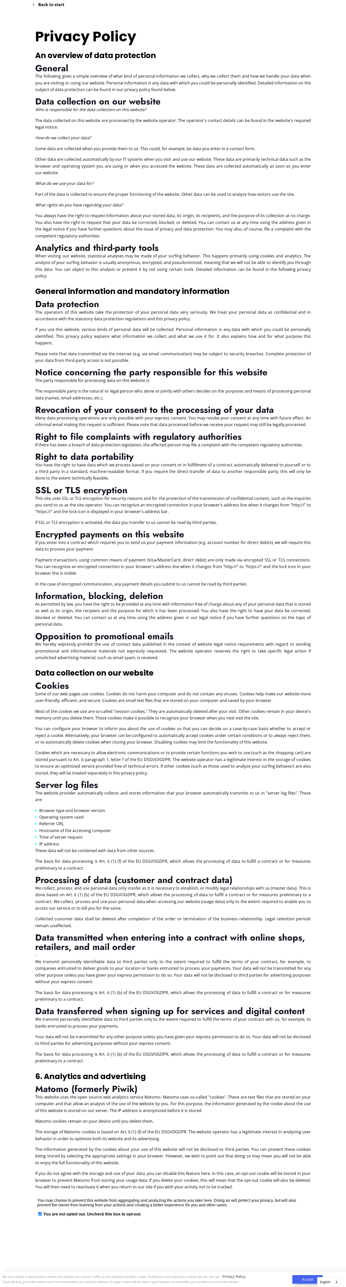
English (325, 1282)
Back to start (51, 4)
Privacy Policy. (234, 1276)
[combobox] (329, 1282)
